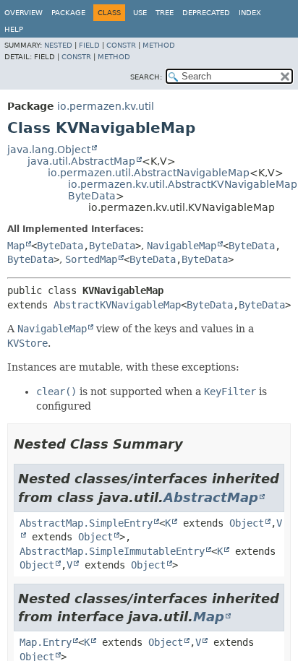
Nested (58, 45)
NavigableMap (181, 245)
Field (89, 45)
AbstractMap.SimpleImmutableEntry (112, 551)
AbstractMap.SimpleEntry (86, 523)
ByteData (92, 196)
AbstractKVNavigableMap (117, 305)
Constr (121, 45)
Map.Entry (46, 642)
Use (140, 13)
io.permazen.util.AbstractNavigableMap (149, 172)
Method (158, 45)
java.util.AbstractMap (81, 161)
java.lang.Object (48, 149)
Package (68, 13)
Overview (23, 13)
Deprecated (206, 13)
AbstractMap (210, 497)
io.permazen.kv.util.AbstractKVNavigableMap (182, 184)
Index (250, 13)
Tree (165, 13)
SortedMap (91, 259)
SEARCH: (146, 77)
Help (13, 29)
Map (16, 245)
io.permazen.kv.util (105, 106)
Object (246, 523)
